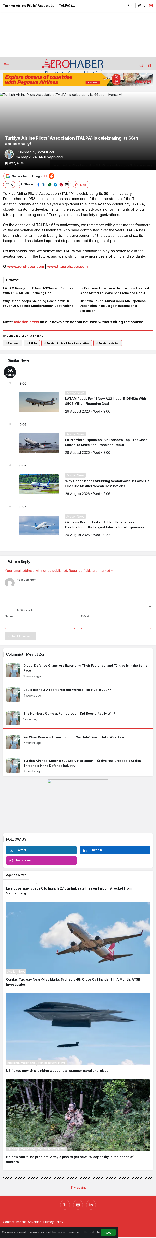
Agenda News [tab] (16, 875)
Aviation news (26, 322)
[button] (149, 65)
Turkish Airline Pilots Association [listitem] (66, 343)
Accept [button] (108, 1232)
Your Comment (26, 579)
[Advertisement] (78, 28)
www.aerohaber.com (25, 266)
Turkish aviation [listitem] (107, 343)
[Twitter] (65, 1205)
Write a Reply (19, 562)
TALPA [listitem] (32, 343)
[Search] (141, 65)
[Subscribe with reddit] (57, 176)
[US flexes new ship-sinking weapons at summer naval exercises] (78, 1034)
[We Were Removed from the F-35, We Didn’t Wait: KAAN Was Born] (78, 742)
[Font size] (130, 5)
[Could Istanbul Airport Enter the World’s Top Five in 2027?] (78, 694)
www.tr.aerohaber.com (67, 266)
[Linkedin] (91, 1205)
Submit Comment (20, 636)
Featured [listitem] (13, 343)
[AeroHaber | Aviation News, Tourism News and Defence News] (73, 66)
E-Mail (85, 616)
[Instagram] (78, 1205)
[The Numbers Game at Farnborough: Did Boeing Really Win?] (78, 718)
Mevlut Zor (46, 152)
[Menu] (6, 65)
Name (9, 616)
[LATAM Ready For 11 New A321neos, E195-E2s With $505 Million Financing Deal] (40, 290)
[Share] (150, 5)
